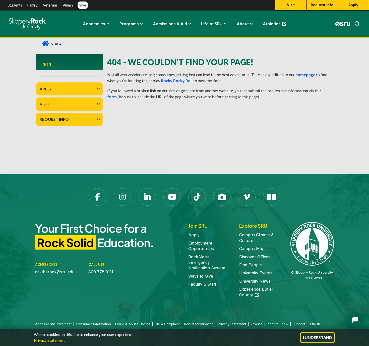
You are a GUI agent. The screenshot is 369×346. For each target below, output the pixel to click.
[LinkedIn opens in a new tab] (147, 197)
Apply (353, 5)
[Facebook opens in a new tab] (97, 197)
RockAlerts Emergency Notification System (206, 262)
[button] (108, 24)
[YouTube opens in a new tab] (172, 197)
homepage (305, 74)
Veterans (50, 5)
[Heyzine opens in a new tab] (271, 197)
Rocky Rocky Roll (177, 80)
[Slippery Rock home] (27, 24)
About (243, 23)
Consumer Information (93, 324)
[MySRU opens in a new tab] (342, 23)
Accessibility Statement (53, 324)
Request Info (322, 5)
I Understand (317, 337)
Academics (94, 23)
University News (254, 281)
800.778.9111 (100, 271)
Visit (291, 5)
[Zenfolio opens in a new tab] (222, 197)
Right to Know (277, 324)
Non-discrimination (199, 324)
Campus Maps (253, 248)
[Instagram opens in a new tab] (122, 197)
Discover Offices (254, 256)
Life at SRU (211, 23)
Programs (129, 23)
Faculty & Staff (202, 284)
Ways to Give (200, 276)
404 (46, 64)
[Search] (355, 24)
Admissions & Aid (170, 23)
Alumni (68, 5)
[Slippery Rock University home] (312, 243)
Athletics (277, 25)
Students (15, 5)
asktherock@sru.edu (55, 271)
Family (32, 5)
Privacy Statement (49, 340)
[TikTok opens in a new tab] (197, 197)
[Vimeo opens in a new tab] (247, 197)
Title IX (314, 324)
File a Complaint (167, 324)
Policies (257, 324)
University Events (255, 272)
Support (299, 324)
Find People (250, 264)
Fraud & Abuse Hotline (132, 324)
